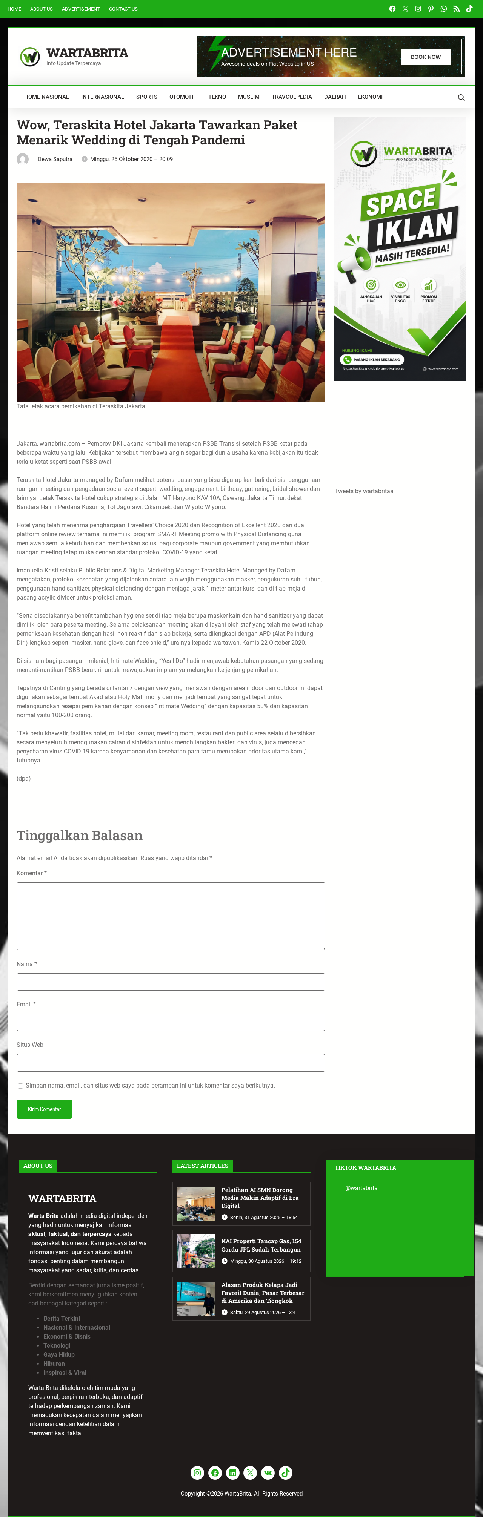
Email (26, 1004)
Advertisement (81, 9)
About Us (41, 9)
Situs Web (30, 1044)
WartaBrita (87, 52)
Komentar (32, 873)
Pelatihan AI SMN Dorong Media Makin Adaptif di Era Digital (260, 1197)
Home (14, 9)
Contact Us (123, 9)
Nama (27, 964)
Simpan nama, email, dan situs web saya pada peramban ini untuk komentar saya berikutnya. (150, 1085)
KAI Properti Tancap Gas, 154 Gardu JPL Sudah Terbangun (261, 1245)
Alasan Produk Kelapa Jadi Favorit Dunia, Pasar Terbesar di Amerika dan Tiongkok (263, 1292)
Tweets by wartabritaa (364, 491)
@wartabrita (361, 1188)
